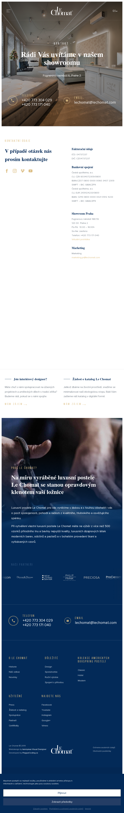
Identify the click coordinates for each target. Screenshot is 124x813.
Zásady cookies (40, 809)
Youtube (46, 710)
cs (114, 10)
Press (11, 704)
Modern (82, 680)
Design (48, 666)
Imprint (88, 809)
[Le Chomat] (62, 11)
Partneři (12, 720)
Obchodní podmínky (102, 751)
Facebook (47, 704)
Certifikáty (14, 725)
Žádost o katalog (17, 710)
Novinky (13, 677)
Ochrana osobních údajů (104, 747)
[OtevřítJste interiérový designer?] (32, 392)
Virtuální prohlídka (81, 239)
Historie (13, 666)
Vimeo (45, 725)
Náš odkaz (14, 672)
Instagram (47, 715)
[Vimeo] (23, 170)
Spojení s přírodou (54, 682)
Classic (81, 670)
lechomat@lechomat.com (95, 102)
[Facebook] (7, 170)
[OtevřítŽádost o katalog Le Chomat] (91, 392)
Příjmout (62, 793)
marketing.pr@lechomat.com (86, 257)
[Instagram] (15, 170)
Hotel (80, 675)
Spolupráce (15, 715)
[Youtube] (30, 170)
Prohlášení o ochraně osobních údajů (66, 809)
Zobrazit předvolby (62, 801)
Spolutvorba (51, 672)
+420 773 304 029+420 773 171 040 (37, 102)
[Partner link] (31, 577)
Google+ (46, 720)
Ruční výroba (51, 677)
